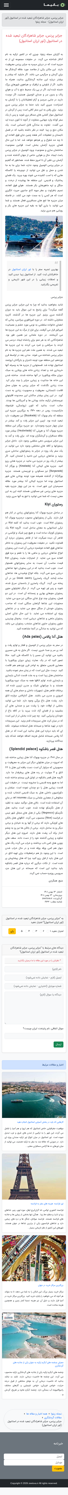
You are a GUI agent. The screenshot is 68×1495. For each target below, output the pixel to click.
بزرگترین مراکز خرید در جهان (50, 1285)
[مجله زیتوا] (54, 5)
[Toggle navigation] (6, 5)
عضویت (58, 1468)
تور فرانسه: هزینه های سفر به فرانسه (47, 1203)
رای (12, 931)
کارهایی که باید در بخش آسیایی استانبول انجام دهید (40, 1122)
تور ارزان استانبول (21, 269)
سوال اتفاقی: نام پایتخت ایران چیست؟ (43, 1028)
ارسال (58, 1044)
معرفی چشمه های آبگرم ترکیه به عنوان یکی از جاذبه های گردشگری (38, 1364)
